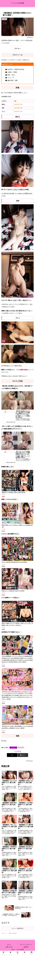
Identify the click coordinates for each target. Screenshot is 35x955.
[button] (23, 755)
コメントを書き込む (17, 928)
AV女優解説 (6, 747)
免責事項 (26, 947)
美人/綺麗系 (14, 747)
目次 (15, 48)
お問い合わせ (9, 947)
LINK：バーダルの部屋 (17, 949)
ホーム (9, 944)
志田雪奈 (22, 747)
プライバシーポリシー (26, 944)
